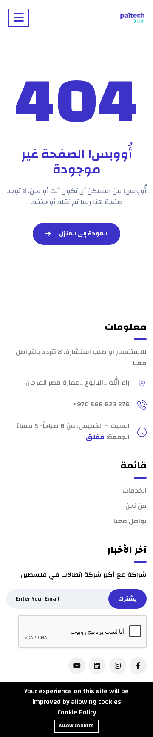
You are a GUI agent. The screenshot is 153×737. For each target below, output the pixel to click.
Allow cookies (76, 726)
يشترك (127, 598)
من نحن (136, 505)
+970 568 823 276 (101, 404)
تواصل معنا (130, 521)
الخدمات (134, 490)
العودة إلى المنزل (83, 233)
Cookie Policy (76, 712)
